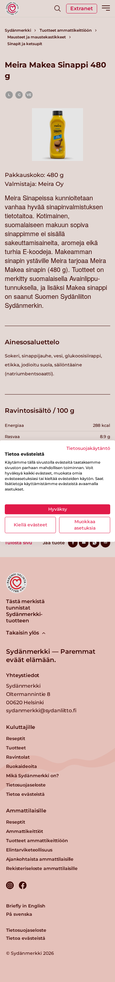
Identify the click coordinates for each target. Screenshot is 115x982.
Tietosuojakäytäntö (88, 448)
